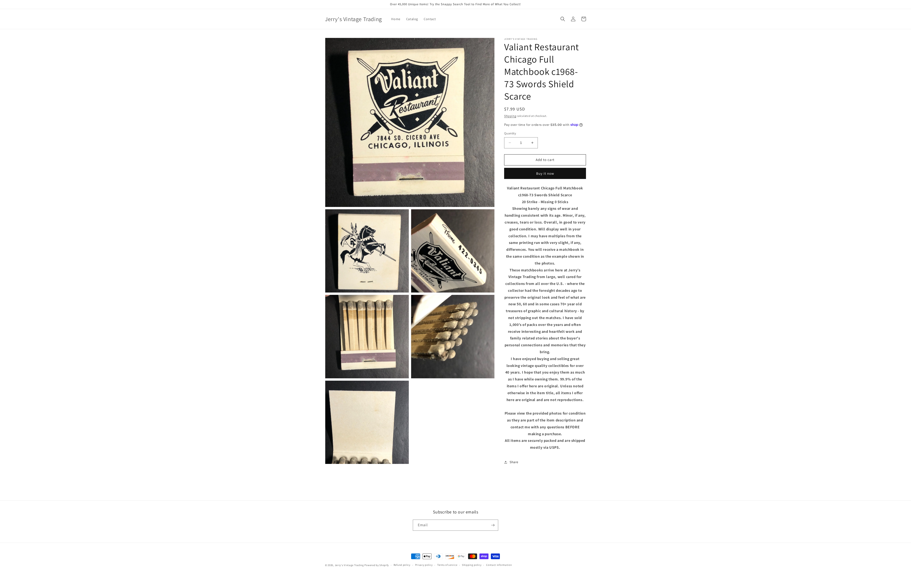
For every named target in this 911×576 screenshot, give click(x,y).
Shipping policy (472, 565)
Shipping (510, 116)
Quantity (510, 133)
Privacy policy (424, 565)
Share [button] (514, 462)
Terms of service (447, 565)
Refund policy (402, 565)
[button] (563, 19)
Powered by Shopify (376, 565)
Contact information (499, 565)
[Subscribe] (493, 525)
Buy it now (545, 173)
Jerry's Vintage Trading (349, 565)
